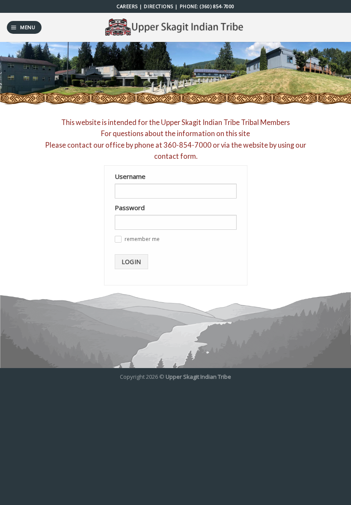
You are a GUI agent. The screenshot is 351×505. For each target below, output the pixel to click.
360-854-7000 (187, 145)
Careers (127, 6)
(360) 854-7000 (217, 6)
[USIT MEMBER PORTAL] (175, 27)
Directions (158, 6)
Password (130, 207)
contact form (175, 156)
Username (130, 176)
